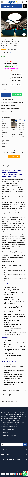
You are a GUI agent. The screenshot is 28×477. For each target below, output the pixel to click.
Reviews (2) (7, 395)
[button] (24, 473)
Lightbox (24, 34)
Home (2, 39)
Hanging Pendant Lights (11, 39)
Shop (6, 39)
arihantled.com (7, 432)
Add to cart (6, 94)
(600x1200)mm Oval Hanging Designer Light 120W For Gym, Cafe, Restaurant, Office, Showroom (14, 131)
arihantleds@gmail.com (9, 429)
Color (3, 74)
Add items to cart (14, 156)
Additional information (11, 390)
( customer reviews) (12, 49)
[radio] (16, 74)
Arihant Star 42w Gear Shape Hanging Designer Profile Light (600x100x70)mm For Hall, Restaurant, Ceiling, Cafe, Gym (22, 131)
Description (7, 166)
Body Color (5, 84)
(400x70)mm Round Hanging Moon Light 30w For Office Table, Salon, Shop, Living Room (5, 142)
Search (25, 6)
